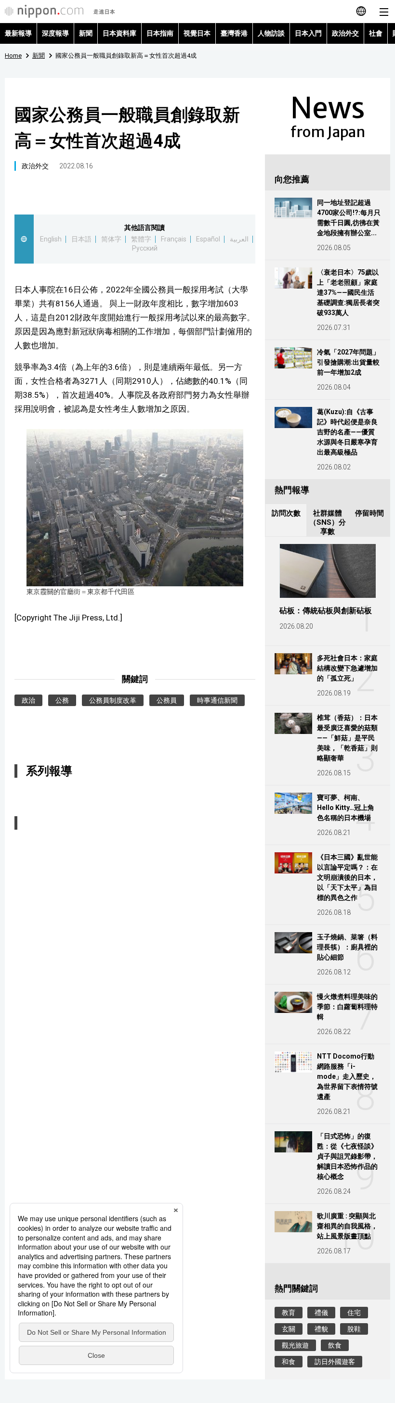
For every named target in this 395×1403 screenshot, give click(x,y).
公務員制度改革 (112, 700)
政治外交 (345, 33)
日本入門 (308, 33)
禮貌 (321, 1329)
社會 (375, 33)
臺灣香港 (234, 33)
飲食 (335, 1345)
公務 (62, 700)
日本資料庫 (119, 33)
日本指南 (159, 33)
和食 (288, 1361)
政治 (28, 700)
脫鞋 (354, 1329)
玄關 (288, 1329)
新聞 (85, 33)
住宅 (354, 1312)
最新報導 (18, 33)
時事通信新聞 (217, 700)
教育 (288, 1312)
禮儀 (321, 1312)
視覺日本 (197, 33)
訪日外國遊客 (335, 1361)
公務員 (167, 700)
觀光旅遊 (295, 1345)
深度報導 (55, 33)
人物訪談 (271, 33)
